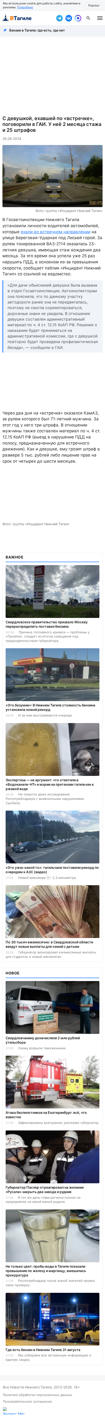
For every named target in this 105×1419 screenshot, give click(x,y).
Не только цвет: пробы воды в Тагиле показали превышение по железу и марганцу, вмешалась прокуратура (46, 1270)
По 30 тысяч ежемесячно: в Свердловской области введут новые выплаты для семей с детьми (49, 944)
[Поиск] (88, 18)
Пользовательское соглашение (27, 1401)
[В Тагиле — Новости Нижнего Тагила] (27, 18)
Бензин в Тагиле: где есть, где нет (37, 30)
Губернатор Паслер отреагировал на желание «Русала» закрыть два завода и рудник (45, 1189)
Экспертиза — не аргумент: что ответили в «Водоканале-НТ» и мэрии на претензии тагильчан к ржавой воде (50, 784)
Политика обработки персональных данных (37, 1395)
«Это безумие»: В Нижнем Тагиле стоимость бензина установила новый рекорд (50, 707)
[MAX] (78, 18)
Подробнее (25, 7)
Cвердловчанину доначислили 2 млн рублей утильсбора (43, 1040)
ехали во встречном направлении (55, 231)
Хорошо (93, 5)
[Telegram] (59, 18)
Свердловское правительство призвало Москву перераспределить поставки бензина (47, 624)
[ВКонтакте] (68, 18)
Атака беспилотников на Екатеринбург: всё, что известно (46, 1114)
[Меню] (100, 18)
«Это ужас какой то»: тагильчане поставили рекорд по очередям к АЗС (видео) (52, 869)
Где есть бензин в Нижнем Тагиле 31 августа (43, 1350)
